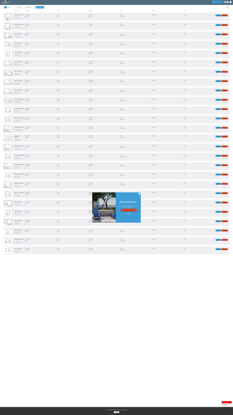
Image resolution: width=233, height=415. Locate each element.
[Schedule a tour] (227, 2)
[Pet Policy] (225, 2)
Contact (225, 15)
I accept (116, 412)
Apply (218, 15)
